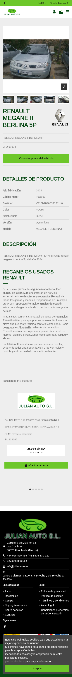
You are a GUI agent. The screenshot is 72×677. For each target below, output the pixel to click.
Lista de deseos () (60, 3)
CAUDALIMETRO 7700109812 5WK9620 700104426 (31, 420)
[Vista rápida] (66, 397)
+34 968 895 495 (17, 555)
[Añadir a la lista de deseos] (66, 390)
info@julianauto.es (17, 566)
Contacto (10, 614)
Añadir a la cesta (38, 465)
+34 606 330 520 (39, 555)
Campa (9, 600)
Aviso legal (47, 605)
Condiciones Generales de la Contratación (55, 612)
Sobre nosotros (14, 610)
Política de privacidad (53, 591)
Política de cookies (52, 595)
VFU (5, 146)
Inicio (8, 591)
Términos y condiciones (55, 600)
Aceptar (37, 668)
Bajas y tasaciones (16, 605)
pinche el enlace (14, 661)
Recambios (11, 595)
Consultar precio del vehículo (36, 158)
